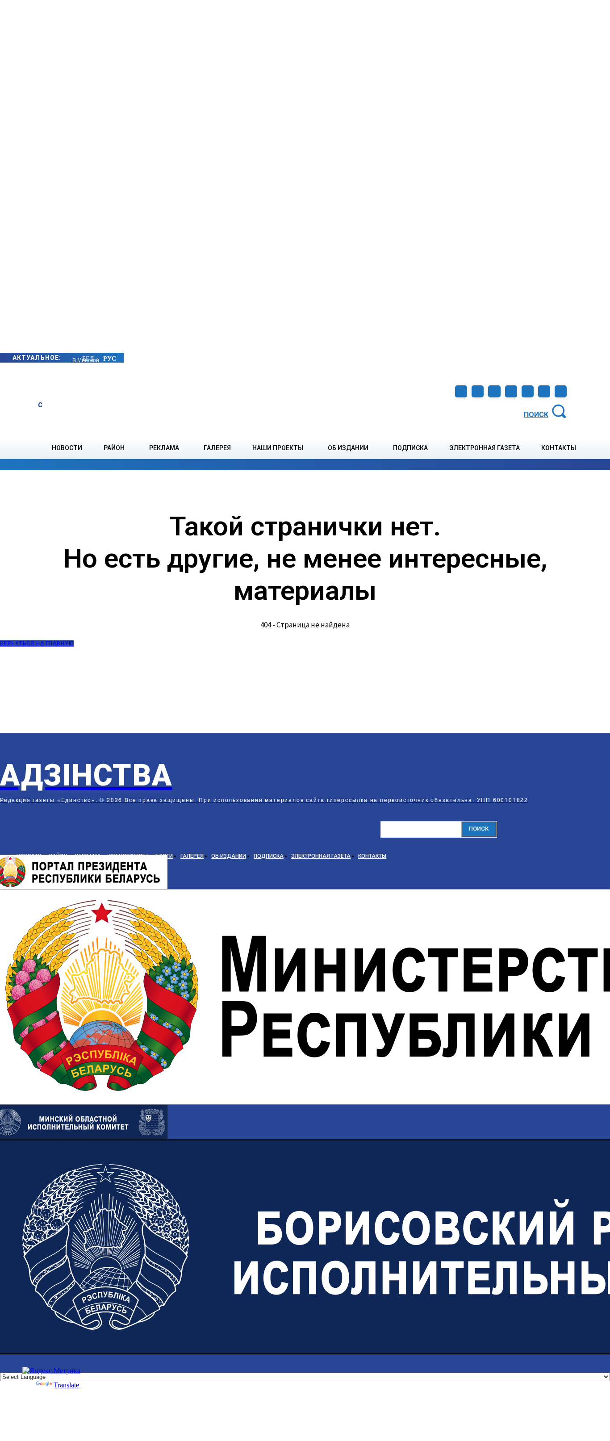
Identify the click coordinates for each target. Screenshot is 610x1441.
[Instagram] (478, 391)
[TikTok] (511, 391)
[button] (546, 410)
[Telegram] (494, 391)
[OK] (561, 391)
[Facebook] (461, 391)
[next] (72, 357)
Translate (66, 1385)
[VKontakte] (528, 391)
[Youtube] (544, 391)
